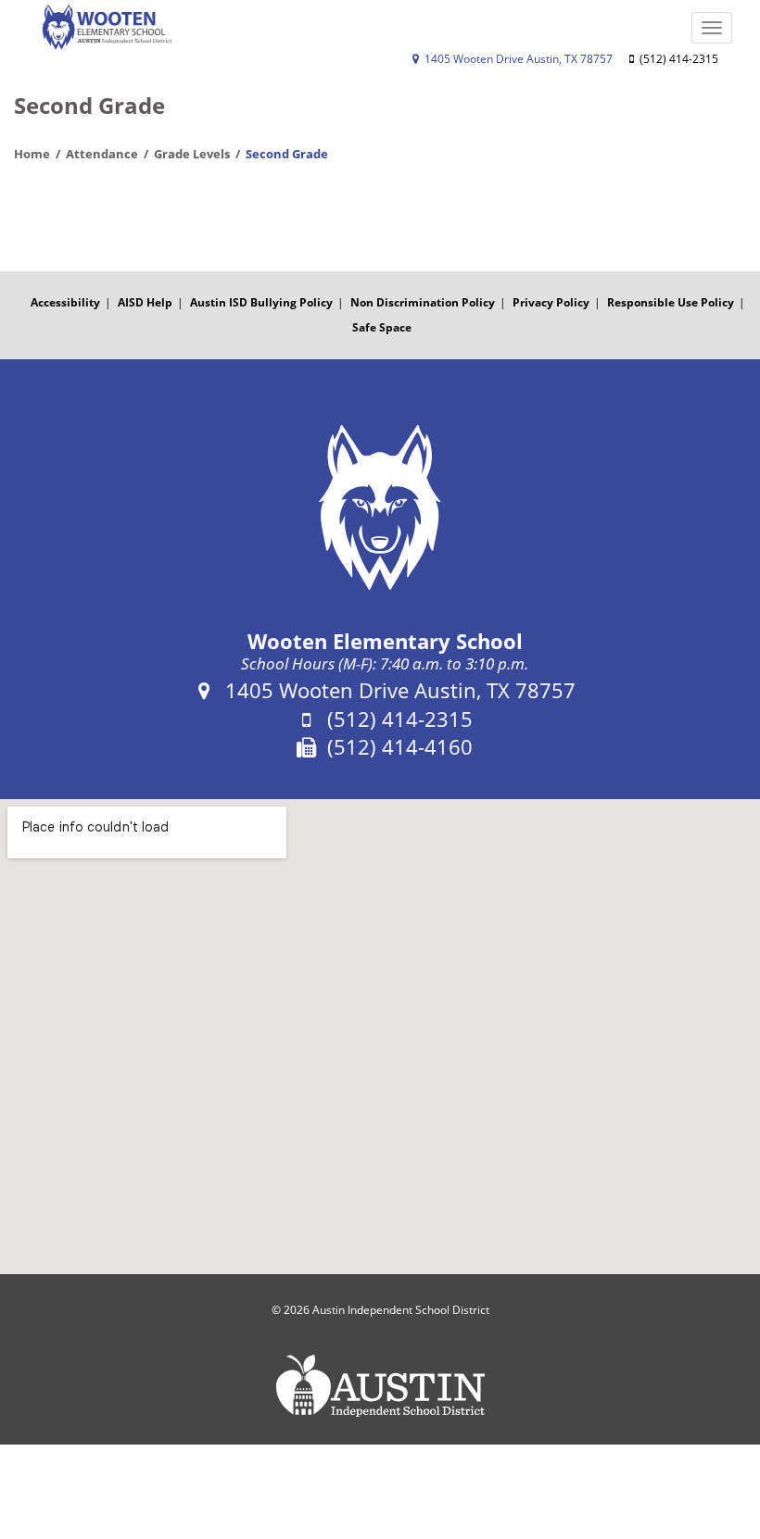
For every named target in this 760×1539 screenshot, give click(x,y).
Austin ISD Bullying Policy (261, 302)
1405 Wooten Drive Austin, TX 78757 (517, 59)
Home (32, 153)
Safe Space (382, 327)
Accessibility (65, 302)
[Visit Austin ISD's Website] (380, 1386)
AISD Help (145, 302)
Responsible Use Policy (670, 302)
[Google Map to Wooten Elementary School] (380, 1036)
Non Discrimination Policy (422, 302)
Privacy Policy (551, 302)
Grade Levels (192, 153)
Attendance (102, 153)
